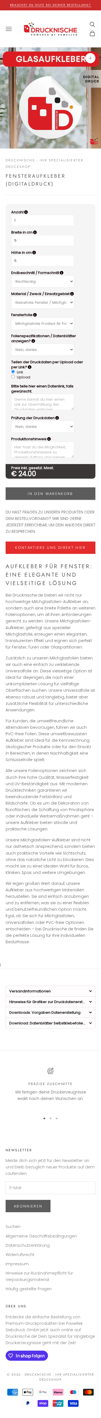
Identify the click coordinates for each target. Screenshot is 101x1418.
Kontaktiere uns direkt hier (50, 547)
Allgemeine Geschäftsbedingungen (41, 1236)
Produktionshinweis (50, 439)
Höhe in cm (49, 252)
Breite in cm (49, 232)
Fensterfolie (49, 315)
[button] (50, 991)
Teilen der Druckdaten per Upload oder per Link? (48, 365)
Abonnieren (28, 1206)
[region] (50, 1088)
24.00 (27, 473)
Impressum (17, 1264)
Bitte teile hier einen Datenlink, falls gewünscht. (42, 389)
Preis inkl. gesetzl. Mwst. (32, 468)
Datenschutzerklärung (28, 1245)
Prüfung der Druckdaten (50, 418)
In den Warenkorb (50, 493)
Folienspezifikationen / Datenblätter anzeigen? (49, 339)
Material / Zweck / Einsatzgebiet (50, 293)
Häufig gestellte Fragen (29, 1289)
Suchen (13, 1226)
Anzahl (45, 212)
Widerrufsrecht (20, 1254)
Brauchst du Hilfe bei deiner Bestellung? (50, 5)
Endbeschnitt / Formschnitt (50, 272)
